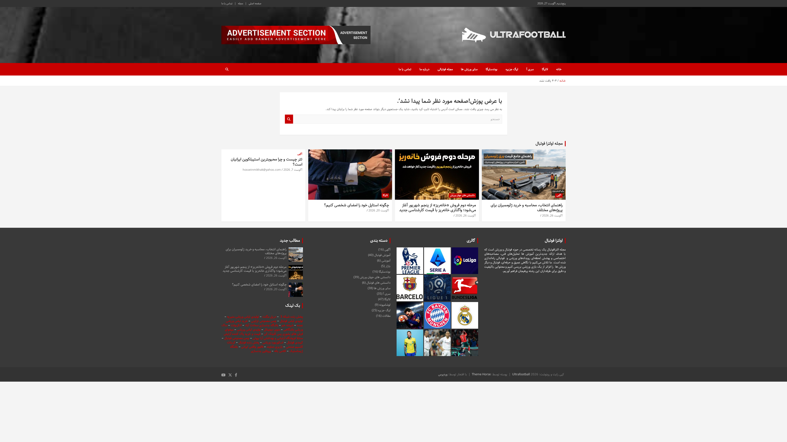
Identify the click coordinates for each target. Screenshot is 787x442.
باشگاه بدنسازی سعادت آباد (261, 325)
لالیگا (545, 69)
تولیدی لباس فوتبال (291, 321)
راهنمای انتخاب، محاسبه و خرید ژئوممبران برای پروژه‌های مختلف (527, 207)
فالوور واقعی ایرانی (252, 346)
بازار (388, 266)
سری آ (530, 69)
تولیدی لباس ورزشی (249, 329)
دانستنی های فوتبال (378, 283)
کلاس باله (280, 351)
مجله (240, 3)
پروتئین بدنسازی (261, 351)
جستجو (289, 119)
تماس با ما (226, 3)
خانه (559, 69)
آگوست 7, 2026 (292, 170)
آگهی (558, 195)
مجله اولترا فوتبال (549, 143)
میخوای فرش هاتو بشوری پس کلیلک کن (264, 331)
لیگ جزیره (512, 69)
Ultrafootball (521, 374)
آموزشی (385, 260)
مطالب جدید (290, 240)
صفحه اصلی (255, 3)
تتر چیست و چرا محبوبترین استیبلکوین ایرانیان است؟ (266, 161)
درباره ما (424, 69)
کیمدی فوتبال (295, 342)
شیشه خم (287, 325)
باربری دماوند (275, 346)
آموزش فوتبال (382, 255)
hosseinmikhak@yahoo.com (262, 170)
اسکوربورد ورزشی (273, 342)
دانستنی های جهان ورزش (462, 195)
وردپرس (442, 374)
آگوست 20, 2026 (378, 210)
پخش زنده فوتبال (249, 342)
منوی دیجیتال (272, 329)
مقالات (386, 316)
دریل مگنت (269, 316)
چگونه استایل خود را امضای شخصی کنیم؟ (356, 205)
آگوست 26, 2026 (552, 215)
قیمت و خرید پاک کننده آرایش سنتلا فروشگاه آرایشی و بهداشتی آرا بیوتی (263, 336)
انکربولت (236, 325)
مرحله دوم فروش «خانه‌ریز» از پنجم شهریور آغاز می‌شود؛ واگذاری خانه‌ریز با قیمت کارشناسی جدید (437, 207)
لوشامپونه (384, 305)
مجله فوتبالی (445, 69)
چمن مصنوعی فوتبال (236, 338)
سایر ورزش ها (469, 69)
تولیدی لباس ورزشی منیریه (243, 316)
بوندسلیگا (491, 69)
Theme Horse (481, 374)
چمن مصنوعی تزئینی (263, 321)
